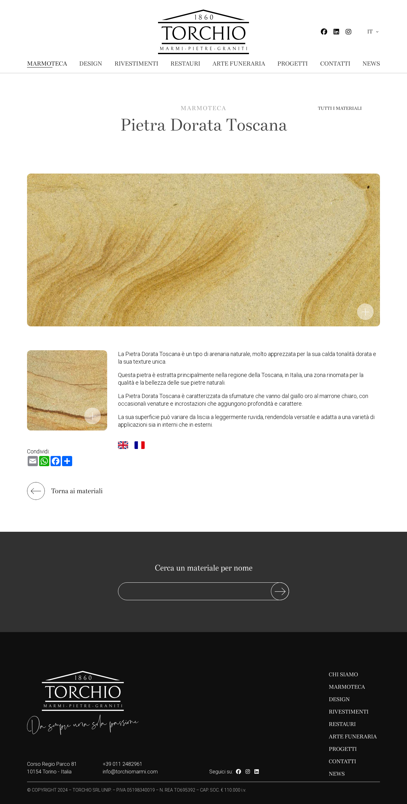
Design (90, 64)
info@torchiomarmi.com (130, 772)
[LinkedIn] (256, 772)
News (371, 64)
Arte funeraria (238, 64)
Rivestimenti (136, 64)
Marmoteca (47, 64)
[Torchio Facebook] (238, 772)
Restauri (185, 64)
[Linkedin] (336, 32)
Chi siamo (343, 674)
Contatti (335, 64)
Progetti (292, 64)
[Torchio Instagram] (247, 772)
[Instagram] (348, 32)
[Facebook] (324, 32)
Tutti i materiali (340, 108)
